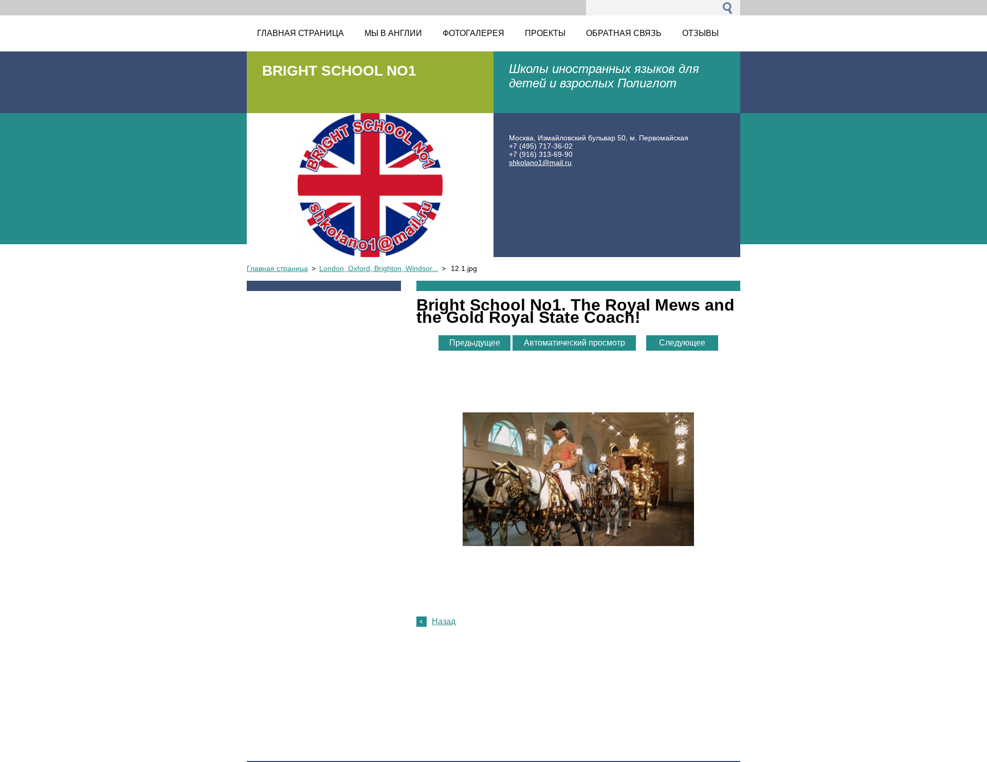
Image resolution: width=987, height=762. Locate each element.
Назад (443, 621)
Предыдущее (474, 342)
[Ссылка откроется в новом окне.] (578, 543)
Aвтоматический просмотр (574, 342)
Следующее (682, 342)
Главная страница (277, 268)
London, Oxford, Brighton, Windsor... (378, 268)
